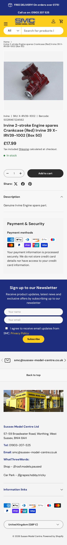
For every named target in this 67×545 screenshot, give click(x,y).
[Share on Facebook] (22, 183)
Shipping (24, 149)
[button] (61, 21)
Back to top (33, 375)
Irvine (7, 116)
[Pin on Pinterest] (30, 183)
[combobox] (33, 31)
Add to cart (45, 173)
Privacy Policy (20, 333)
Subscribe (33, 339)
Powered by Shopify (53, 536)
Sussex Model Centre (31, 536)
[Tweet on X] (15, 183)
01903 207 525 (40, 12)
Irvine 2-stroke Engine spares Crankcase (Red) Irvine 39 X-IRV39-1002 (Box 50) (33, 45)
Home (6, 42)
